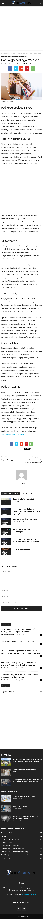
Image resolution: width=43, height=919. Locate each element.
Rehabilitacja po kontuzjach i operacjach (14, 855)
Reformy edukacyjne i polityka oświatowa (17, 56)
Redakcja (8, 63)
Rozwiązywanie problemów (10, 839)
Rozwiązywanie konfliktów (10, 845)
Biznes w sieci (5, 858)
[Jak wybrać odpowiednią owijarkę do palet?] (6, 772)
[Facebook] (19, 909)
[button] (40, 3)
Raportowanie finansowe (9, 833)
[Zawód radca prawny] (6, 808)
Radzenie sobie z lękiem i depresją (12, 849)
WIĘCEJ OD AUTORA (28, 494)
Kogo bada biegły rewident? (10, 460)
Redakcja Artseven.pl (7, 634)
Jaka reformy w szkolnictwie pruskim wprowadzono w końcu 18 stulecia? (26, 511)
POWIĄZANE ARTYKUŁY (10, 494)
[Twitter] (24, 909)
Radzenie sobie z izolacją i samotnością (14, 852)
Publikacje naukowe (7, 842)
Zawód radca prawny (20, 806)
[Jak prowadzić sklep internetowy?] (6, 798)
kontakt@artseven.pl (29, 894)
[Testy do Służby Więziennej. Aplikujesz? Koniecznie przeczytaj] (6, 819)
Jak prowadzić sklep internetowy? (24, 796)
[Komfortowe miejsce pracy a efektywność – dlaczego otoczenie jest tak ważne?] (6, 762)
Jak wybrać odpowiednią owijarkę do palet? (18, 641)
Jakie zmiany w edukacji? (23, 549)
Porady (3, 836)
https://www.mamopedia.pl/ (12, 434)
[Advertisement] (21, 28)
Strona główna (5, 53)
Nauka (3, 56)
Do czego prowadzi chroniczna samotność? (33, 461)
